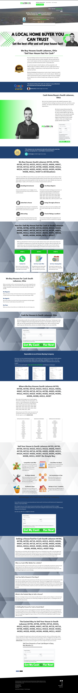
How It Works (48, 2)
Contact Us (58, 10)
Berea (23, 426)
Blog (62, 684)
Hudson (39, 425)
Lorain (39, 428)
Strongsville (55, 428)
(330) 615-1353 (59, 9)
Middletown (39, 433)
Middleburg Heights (39, 432)
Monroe (39, 434)
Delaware (23, 436)
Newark (55, 420)
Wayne (55, 434)
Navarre (39, 437)
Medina (39, 431)
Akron (23, 420)
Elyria (23, 438)
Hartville (39, 424)
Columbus (23, 432)
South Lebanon (33, 399)
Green (39, 423)
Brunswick (23, 427)
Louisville (39, 429)
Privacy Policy (60, 685)
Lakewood (39, 426)
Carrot (29, 689)
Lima (39, 427)
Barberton (23, 423)
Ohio (27, 637)
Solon (55, 425)
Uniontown (55, 431)
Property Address (62, 124)
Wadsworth (55, 432)
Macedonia (39, 430)
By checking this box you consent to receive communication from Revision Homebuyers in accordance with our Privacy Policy (64, 137)
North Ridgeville (54, 423)
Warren (55, 433)
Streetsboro (55, 427)
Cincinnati (23, 429)
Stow (55, 426)
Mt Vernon (39, 436)
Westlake (54, 436)
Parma (55, 424)
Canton (23, 428)
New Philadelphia (39, 438)
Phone (60, 128)
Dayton (23, 434)
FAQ (61, 10)
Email (66, 128)
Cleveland (23, 431)
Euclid (39, 420)
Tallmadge (55, 429)
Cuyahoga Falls (23, 433)
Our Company (54, 2)
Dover (23, 437)
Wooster (55, 437)
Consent (60, 132)
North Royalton (54, 421)
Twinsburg (55, 430)
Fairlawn (39, 421)
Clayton (23, 430)
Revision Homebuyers (32, 72)
